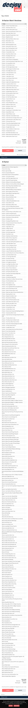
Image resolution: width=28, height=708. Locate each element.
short (19, 154)
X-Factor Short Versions (11, 20)
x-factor (25, 154)
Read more (16, 705)
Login (8, 150)
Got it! (10, 705)
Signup (20, 150)
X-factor (5, 162)
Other (4, 154)
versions (21, 154)
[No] (26, 703)
